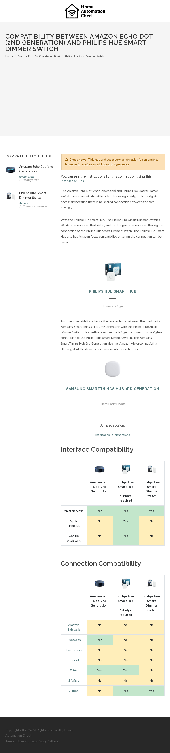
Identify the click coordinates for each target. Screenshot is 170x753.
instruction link (72, 181)
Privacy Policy (37, 741)
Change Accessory (35, 206)
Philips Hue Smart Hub (113, 291)
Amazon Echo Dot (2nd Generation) (39, 56)
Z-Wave (73, 680)
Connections (121, 435)
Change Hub (31, 180)
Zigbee (74, 691)
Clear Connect (74, 650)
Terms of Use (14, 741)
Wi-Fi (73, 670)
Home (9, 56)
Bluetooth (74, 640)
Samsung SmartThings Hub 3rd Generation (112, 389)
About (54, 741)
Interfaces (102, 435)
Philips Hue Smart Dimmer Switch (84, 56)
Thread (74, 660)
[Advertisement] (85, 91)
